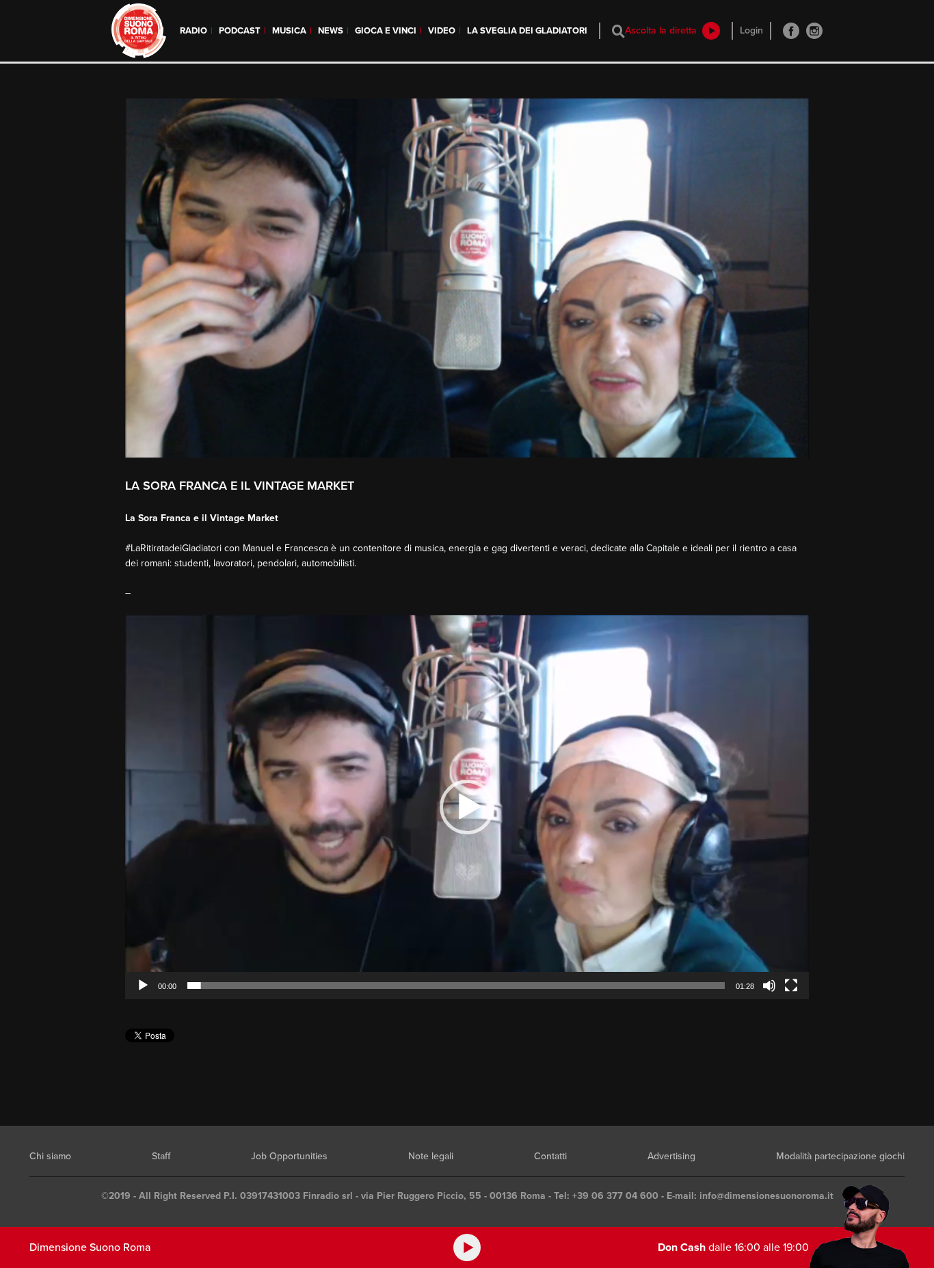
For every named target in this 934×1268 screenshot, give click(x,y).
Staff (161, 1156)
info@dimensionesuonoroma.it (766, 1196)
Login (751, 30)
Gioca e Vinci (385, 30)
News (330, 30)
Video (441, 30)
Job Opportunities (289, 1156)
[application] (467, 807)
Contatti (550, 1156)
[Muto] (769, 985)
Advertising (671, 1156)
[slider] (456, 985)
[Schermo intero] (791, 985)
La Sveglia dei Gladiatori (527, 30)
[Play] (143, 985)
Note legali (430, 1156)
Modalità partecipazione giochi (840, 1156)
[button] (467, 807)
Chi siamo (50, 1156)
